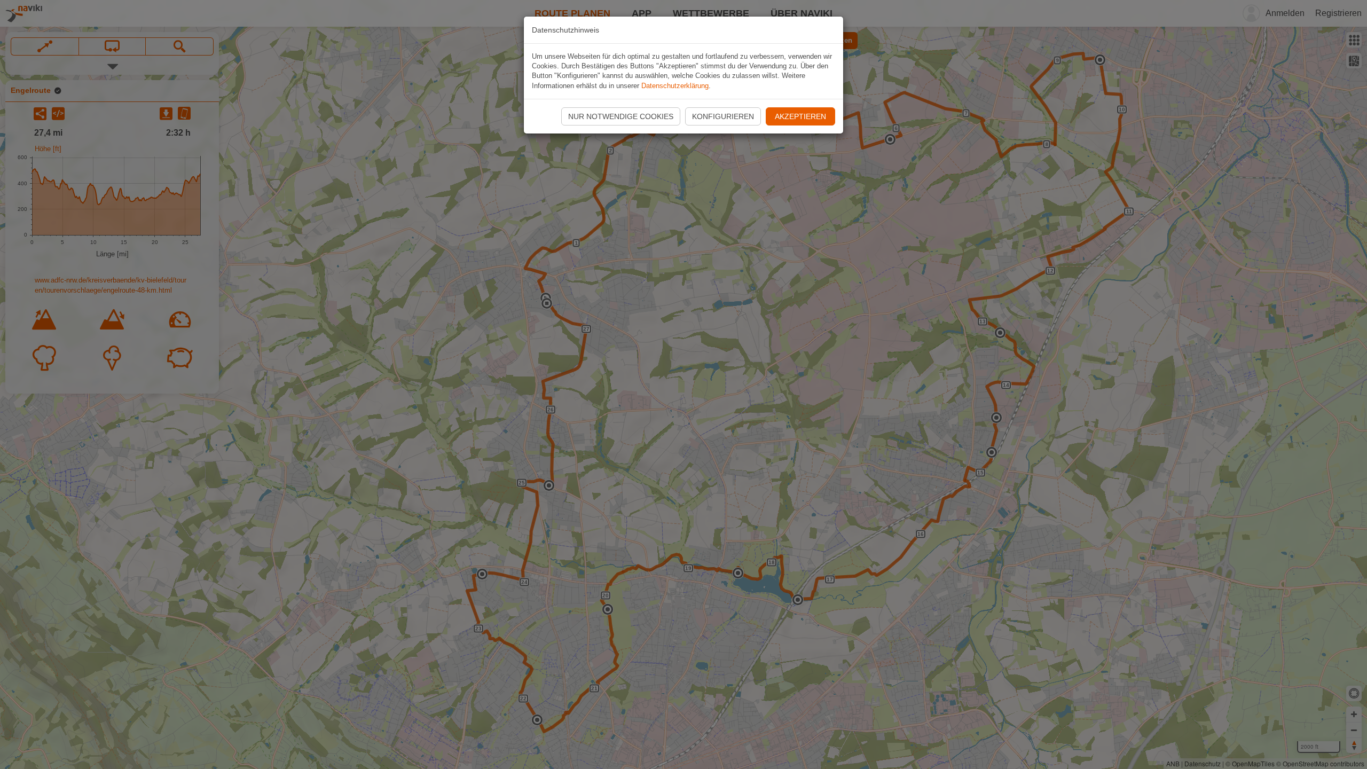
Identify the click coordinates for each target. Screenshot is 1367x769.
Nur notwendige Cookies (620, 116)
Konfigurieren (723, 116)
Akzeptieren (800, 116)
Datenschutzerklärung (675, 86)
